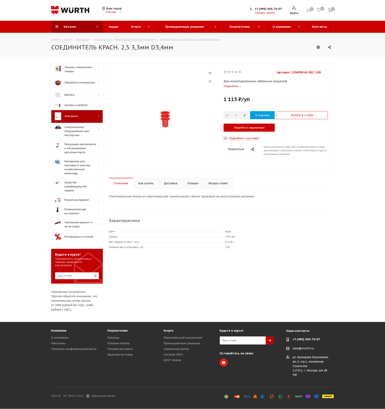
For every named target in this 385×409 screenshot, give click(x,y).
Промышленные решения (181, 343)
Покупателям (117, 330)
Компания (58, 330)
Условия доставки (120, 349)
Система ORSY (173, 354)
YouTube (224, 363)
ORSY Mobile (172, 360)
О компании (59, 337)
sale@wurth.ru (303, 348)
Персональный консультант (182, 337)
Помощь (113, 337)
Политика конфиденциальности (73, 349)
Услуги (168, 330)
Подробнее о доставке (244, 138)
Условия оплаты (118, 343)
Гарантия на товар (120, 354)
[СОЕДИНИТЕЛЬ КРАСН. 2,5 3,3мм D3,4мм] (165, 119)
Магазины (58, 343)
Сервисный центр (176, 349)
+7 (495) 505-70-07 (268, 9)
